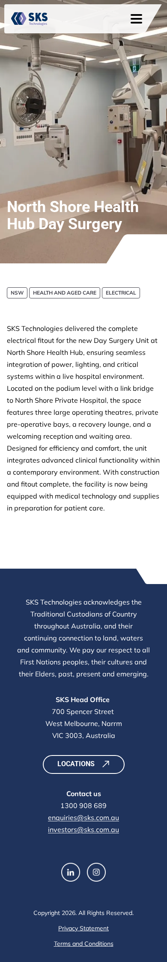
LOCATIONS (76, 764)
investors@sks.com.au (83, 829)
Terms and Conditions (83, 943)
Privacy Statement (83, 928)
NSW (17, 292)
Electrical (121, 292)
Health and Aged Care (64, 292)
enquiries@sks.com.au (83, 817)
